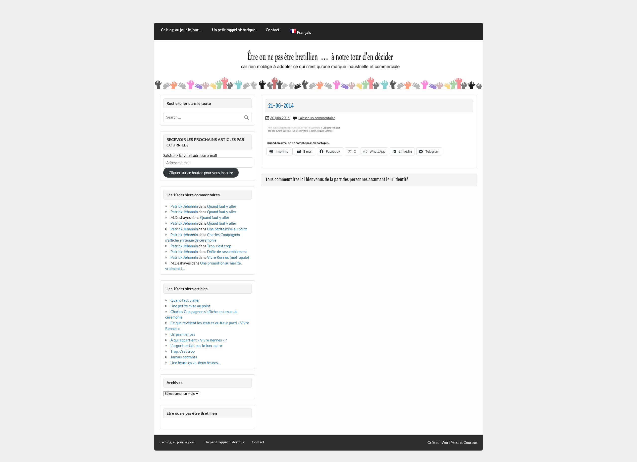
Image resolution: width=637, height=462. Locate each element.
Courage (470, 442)
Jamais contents (183, 357)
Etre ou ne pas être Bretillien (191, 413)
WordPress (450, 442)
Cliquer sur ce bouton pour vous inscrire (201, 172)
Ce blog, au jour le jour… (181, 29)
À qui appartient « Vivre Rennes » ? (198, 340)
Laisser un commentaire (316, 118)
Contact (272, 29)
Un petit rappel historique (233, 29)
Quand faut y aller (221, 206)
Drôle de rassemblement (227, 251)
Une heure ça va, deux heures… (195, 362)
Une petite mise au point (227, 229)
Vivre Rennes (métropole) (228, 257)
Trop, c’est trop (219, 246)
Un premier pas (182, 334)
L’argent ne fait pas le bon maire (196, 345)
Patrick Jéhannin (184, 206)
